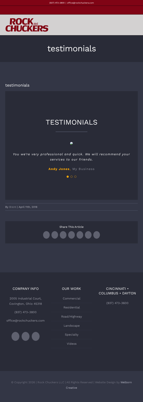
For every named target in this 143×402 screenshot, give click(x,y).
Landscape (72, 325)
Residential (71, 307)
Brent (12, 207)
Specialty (71, 334)
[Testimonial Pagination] (68, 177)
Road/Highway (71, 316)
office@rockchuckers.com (80, 3)
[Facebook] (15, 336)
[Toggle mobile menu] (136, 26)
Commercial (71, 298)
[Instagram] (25, 336)
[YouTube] (36, 336)
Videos (72, 343)
